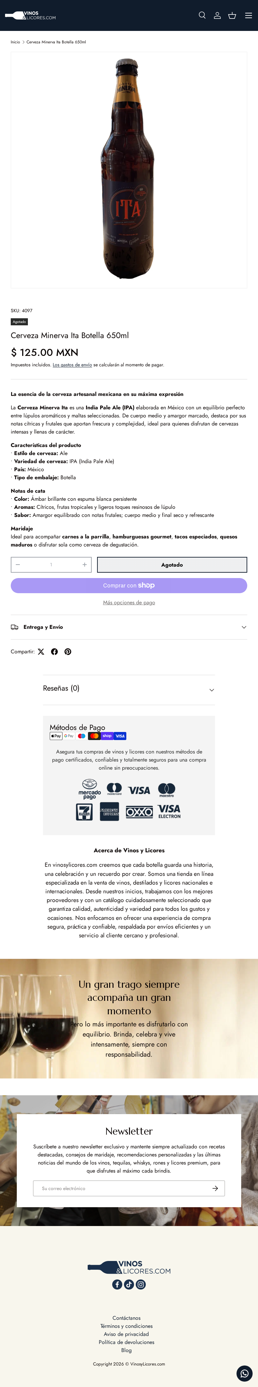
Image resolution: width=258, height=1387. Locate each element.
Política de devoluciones (126, 1342)
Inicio (15, 42)
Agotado (172, 565)
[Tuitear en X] (41, 651)
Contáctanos (126, 1318)
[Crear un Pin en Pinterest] (68, 651)
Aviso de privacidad (126, 1334)
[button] (232, 15)
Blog (126, 1350)
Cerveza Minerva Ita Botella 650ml (56, 42)
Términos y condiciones (126, 1326)
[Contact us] (244, 1373)
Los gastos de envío (72, 364)
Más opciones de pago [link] (129, 602)
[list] (129, 170)
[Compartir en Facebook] (54, 651)
